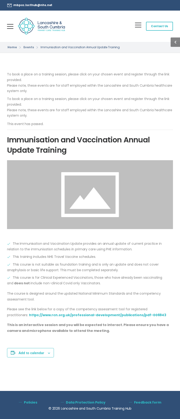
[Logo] (41, 26)
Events (28, 47)
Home (12, 47)
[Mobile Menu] (10, 26)
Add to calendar (31, 352)
